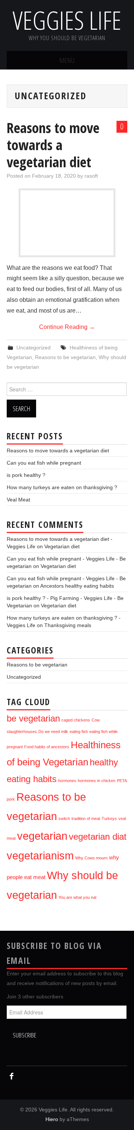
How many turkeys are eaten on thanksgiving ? (62, 487)
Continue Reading (67, 327)
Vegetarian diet (62, 546)
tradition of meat (85, 818)
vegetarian (42, 836)
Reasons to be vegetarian (65, 357)
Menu (67, 60)
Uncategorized (33, 348)
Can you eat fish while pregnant (44, 463)
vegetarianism (40, 855)
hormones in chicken (96, 780)
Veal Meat (18, 500)
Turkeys (109, 818)
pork (11, 799)
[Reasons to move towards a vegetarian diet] (67, 236)
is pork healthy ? (26, 475)
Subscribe (24, 1035)
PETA (122, 780)
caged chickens (75, 720)
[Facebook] (11, 1076)
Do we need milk (53, 731)
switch (64, 818)
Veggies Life (67, 20)
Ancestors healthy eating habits (77, 586)
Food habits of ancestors (46, 747)
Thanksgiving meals (67, 625)
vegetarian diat (98, 837)
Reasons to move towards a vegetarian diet (53, 144)
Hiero (51, 1119)
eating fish (79, 731)
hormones (67, 780)
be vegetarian (33, 718)
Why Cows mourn (91, 858)
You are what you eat (77, 897)
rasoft (91, 176)
